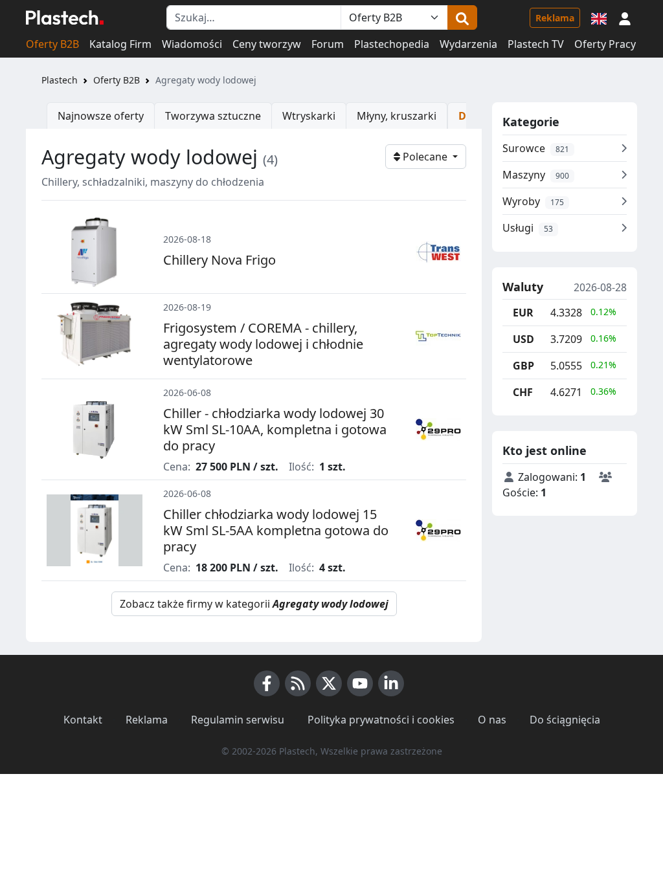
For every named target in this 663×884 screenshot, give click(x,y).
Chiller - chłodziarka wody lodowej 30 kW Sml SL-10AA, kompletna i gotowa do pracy (275, 429)
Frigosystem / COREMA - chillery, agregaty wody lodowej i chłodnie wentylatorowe (263, 344)
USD (523, 339)
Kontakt (82, 720)
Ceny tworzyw (266, 44)
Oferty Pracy (605, 44)
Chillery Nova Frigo (219, 260)
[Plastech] (65, 17)
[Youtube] (360, 683)
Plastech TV (536, 44)
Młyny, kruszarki (396, 116)
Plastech (59, 80)
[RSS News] (298, 683)
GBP (523, 366)
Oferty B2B (52, 44)
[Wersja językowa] (598, 17)
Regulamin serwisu (237, 720)
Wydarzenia (468, 44)
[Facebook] (267, 683)
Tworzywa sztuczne (213, 116)
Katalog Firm (120, 44)
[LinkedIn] (391, 683)
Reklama (554, 18)
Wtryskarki (308, 116)
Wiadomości (192, 44)
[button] (624, 17)
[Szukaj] (462, 17)
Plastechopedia (391, 44)
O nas (492, 720)
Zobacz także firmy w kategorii (254, 604)
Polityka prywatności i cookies (381, 720)
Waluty (522, 287)
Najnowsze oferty (101, 116)
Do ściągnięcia (565, 720)
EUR (523, 312)
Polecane (425, 156)
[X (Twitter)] (329, 683)
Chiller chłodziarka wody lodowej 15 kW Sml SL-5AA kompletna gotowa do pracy (275, 530)
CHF (523, 392)
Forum (327, 44)
